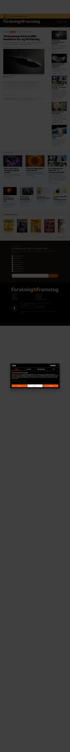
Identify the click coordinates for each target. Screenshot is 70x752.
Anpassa (34, 385)
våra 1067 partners (18, 374)
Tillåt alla (50, 385)
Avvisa (19, 385)
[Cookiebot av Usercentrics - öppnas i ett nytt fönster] (51, 365)
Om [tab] (53, 369)
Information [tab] (29, 369)
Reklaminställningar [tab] (41, 369)
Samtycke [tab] (16, 369)
